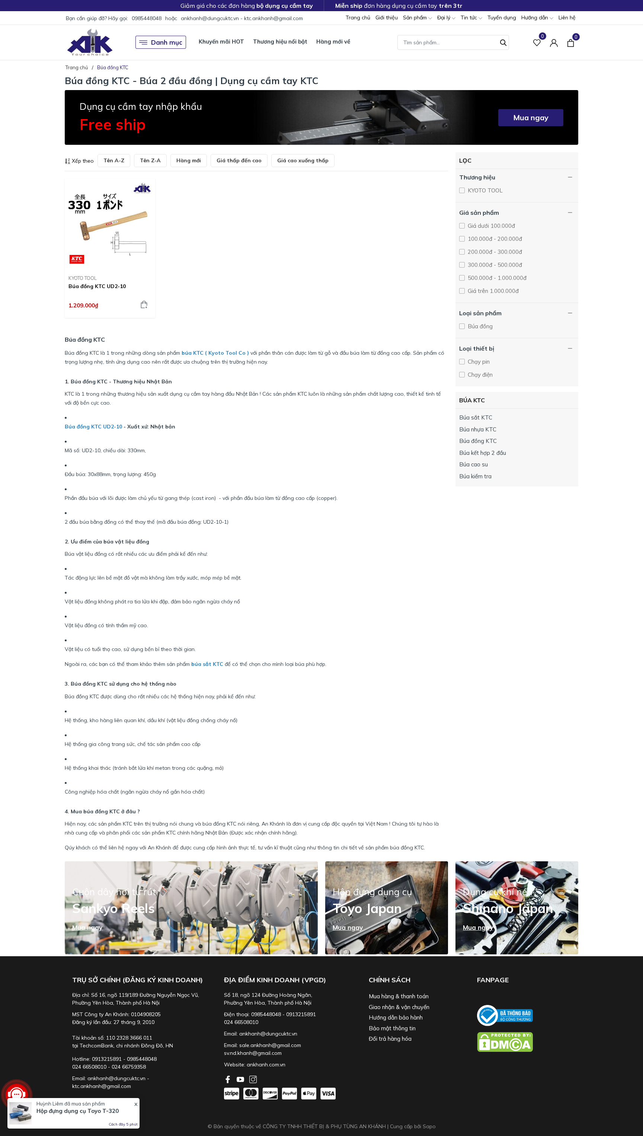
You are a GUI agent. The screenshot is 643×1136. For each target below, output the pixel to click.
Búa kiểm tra (475, 476)
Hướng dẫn (535, 17)
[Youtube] (241, 1078)
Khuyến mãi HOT (221, 41)
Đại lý (444, 17)
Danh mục (166, 42)
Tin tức (470, 17)
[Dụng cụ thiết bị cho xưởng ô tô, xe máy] (90, 42)
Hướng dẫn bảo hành (396, 1017)
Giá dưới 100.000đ (490, 225)
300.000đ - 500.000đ (494, 264)
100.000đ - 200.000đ (494, 238)
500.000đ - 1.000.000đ (496, 277)
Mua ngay (530, 117)
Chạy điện (479, 374)
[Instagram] (253, 1078)
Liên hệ (567, 17)
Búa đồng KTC (478, 440)
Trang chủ (358, 17)
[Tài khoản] (554, 42)
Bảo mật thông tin (392, 1028)
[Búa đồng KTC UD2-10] (110, 224)
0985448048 (146, 18)
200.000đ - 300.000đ (494, 251)
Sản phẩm (415, 17)
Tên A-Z (113, 160)
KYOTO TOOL (82, 278)
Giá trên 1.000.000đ (492, 290)
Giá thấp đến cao (239, 160)
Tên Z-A (150, 160)
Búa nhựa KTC (477, 429)
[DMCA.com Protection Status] (527, 1042)
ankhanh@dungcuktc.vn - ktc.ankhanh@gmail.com (242, 18)
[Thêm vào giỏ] (144, 304)
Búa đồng (479, 326)
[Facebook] (228, 1078)
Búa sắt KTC (475, 417)
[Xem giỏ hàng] (571, 42)
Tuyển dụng (501, 17)
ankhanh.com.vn (266, 1064)
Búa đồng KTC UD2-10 (97, 286)
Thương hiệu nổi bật (280, 41)
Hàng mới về (333, 41)
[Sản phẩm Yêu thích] (537, 42)
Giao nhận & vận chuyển (399, 1007)
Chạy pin (478, 361)
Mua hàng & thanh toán (399, 996)
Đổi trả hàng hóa (390, 1038)
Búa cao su (473, 464)
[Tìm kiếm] (503, 41)
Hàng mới (188, 160)
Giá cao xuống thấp (303, 160)
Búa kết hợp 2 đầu (482, 452)
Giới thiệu (386, 17)
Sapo (429, 1126)
